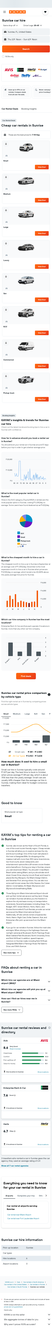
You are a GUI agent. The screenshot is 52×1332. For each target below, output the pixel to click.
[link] (26, 676)
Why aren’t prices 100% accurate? (20, 1324)
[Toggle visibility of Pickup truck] (23, 540)
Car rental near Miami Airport (19, 1214)
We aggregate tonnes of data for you (21, 1319)
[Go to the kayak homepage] (17, 12)
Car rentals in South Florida (17, 1287)
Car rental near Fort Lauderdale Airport (23, 1218)
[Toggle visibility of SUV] (20, 533)
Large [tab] (27, 714)
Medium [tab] (16, 714)
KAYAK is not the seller (14, 1314)
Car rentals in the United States (15, 1284)
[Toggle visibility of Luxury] (21, 548)
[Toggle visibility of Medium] (22, 544)
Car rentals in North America (33, 1282)
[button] (4, 12)
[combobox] (10, 25)
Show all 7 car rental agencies (14, 1166)
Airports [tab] (9, 1196)
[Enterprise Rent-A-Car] (45, 1088)
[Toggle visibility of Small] (21, 536)
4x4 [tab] (35, 714)
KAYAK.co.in (9, 1282)
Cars (18, 1282)
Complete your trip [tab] (26, 1196)
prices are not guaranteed (13, 1307)
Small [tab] (6, 714)
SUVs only (9, 56)
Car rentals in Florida (37, 1284)
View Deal (42, 167)
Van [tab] (43, 714)
